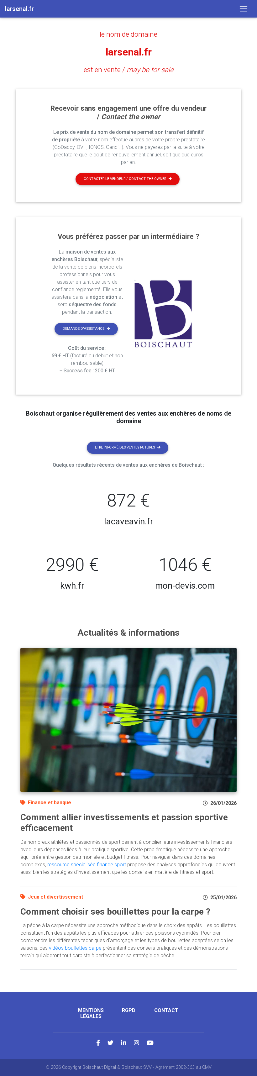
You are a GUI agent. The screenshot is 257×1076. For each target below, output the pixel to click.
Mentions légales (91, 1013)
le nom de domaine (128, 34)
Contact (166, 1010)
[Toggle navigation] (243, 9)
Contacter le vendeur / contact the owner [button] (125, 179)
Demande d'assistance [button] (83, 329)
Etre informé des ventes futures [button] (125, 447)
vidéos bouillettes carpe (75, 948)
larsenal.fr (129, 52)
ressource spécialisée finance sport (86, 865)
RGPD (128, 1010)
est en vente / (129, 70)
